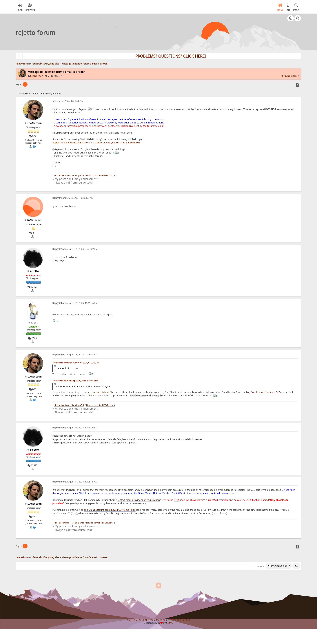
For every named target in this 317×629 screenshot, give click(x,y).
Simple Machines (157, 619)
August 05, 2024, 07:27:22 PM (75, 249)
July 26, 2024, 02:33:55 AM (72, 197)
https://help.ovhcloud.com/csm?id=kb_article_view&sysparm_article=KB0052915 (96, 142)
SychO (169, 622)
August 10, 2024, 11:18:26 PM (75, 427)
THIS (177, 500)
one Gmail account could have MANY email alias (110, 509)
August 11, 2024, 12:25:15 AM (75, 481)
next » (295, 75)
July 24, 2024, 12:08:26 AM (67, 101)
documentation (100, 392)
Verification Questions (264, 392)
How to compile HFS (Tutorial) (100, 175)
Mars (34, 322)
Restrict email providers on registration (138, 500)
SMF (129, 619)
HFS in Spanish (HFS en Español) (69, 175)
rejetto (34, 271)
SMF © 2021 (140, 619)
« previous (286, 75)
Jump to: (261, 566)
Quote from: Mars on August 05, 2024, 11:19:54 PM (75, 380)
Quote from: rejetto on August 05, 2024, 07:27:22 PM (76, 362)
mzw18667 (34, 220)
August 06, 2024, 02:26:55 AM (75, 354)
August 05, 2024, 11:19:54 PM (75, 303)
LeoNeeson (36, 75)
